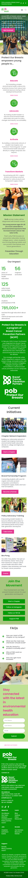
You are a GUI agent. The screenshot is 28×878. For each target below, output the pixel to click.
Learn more (14, 95)
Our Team (4, 815)
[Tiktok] (23, 3)
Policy (17, 817)
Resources (18, 819)
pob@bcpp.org (6, 798)
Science (17, 815)
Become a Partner (10, 492)
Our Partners (19, 830)
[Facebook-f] (25, 3)
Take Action (7, 532)
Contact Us (5, 772)
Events (5, 573)
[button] (22, 10)
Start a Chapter (9, 452)
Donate (3, 846)
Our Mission (5, 813)
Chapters (4, 830)
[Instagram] (21, 3)
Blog (16, 813)
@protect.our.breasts (10, 745)
